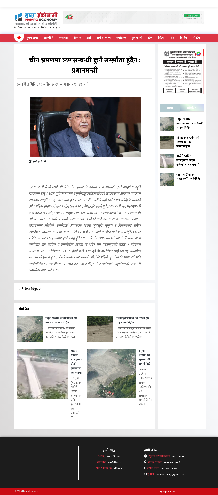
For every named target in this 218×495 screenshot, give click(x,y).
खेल (150, 37)
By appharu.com (168, 491)
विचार (77, 37)
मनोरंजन (121, 37)
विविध (183, 37)
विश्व (172, 37)
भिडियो (197, 37)
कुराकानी (137, 37)
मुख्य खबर (32, 37)
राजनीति (48, 37)
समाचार (63, 37)
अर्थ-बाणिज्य (104, 37)
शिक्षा (161, 37)
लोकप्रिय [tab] (192, 107)
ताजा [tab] (170, 107)
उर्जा (88, 37)
